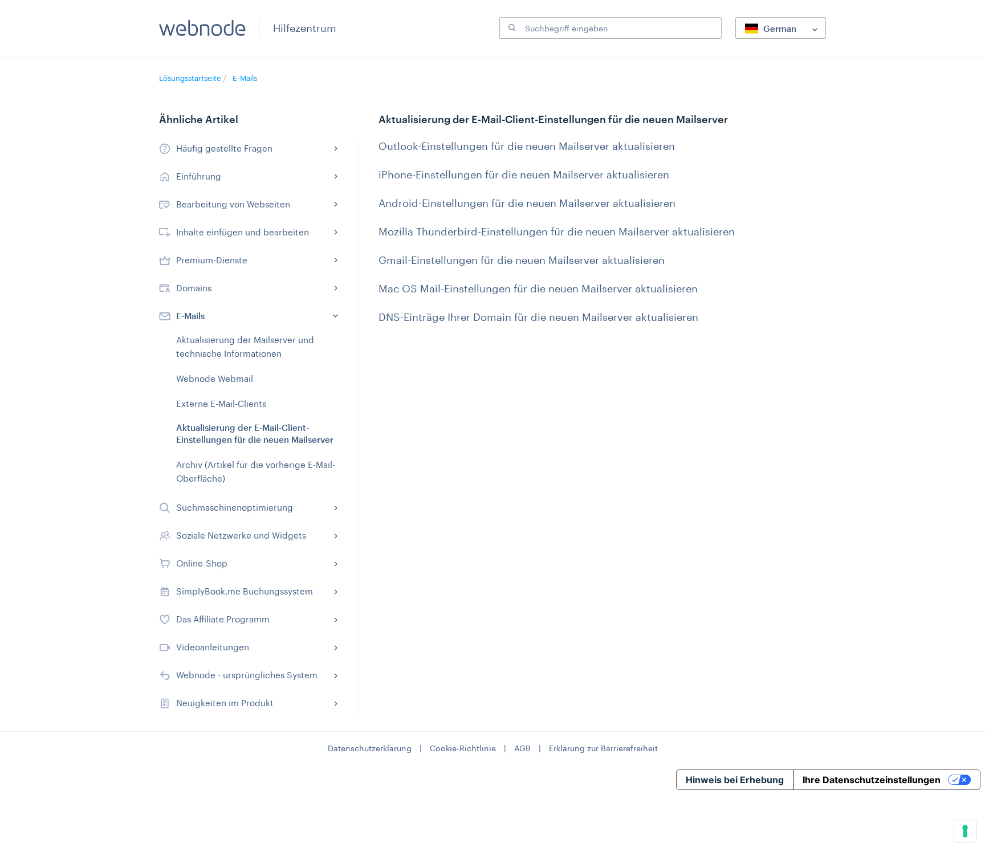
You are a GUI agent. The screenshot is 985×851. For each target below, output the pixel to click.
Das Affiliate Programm (223, 619)
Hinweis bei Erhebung (735, 779)
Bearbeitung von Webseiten (233, 204)
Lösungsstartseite (191, 78)
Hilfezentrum (304, 28)
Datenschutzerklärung (370, 748)
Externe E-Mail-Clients (221, 403)
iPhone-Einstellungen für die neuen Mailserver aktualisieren (523, 174)
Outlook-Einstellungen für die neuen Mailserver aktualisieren (526, 146)
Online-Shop (201, 563)
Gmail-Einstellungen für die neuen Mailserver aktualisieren (521, 260)
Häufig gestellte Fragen (224, 148)
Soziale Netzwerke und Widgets (241, 535)
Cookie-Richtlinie (463, 748)
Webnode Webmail (214, 378)
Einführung (198, 176)
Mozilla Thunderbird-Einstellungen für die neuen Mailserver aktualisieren (556, 231)
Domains (193, 288)
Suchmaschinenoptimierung (234, 507)
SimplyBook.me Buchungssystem (244, 591)
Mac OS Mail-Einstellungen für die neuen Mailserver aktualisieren (538, 288)
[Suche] (510, 28)
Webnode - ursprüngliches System (247, 675)
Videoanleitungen (212, 647)
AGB (522, 748)
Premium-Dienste (211, 260)
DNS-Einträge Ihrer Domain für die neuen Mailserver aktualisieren (538, 317)
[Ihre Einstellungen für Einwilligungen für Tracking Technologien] (965, 831)
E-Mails (245, 78)
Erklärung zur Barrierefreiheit (603, 748)
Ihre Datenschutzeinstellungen (872, 779)
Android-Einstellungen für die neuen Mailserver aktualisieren (526, 203)
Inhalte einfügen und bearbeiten (242, 232)
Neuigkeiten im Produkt (225, 703)
